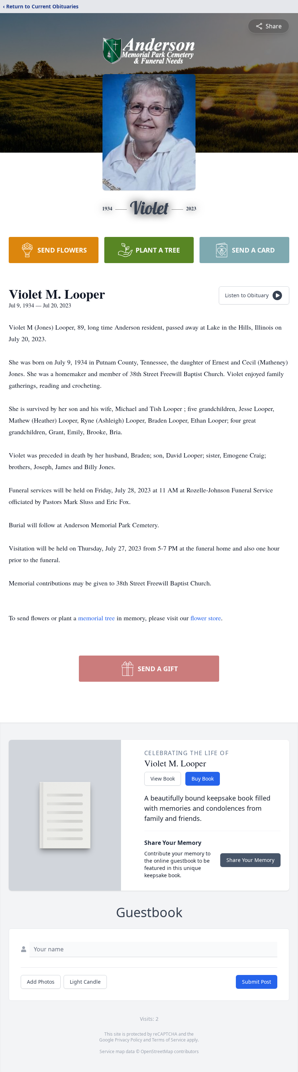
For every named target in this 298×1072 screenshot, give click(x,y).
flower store (205, 617)
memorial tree (96, 617)
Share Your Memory (250, 860)
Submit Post (256, 981)
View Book (162, 778)
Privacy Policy (128, 1040)
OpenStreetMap (157, 1051)
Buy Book (203, 778)
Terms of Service (169, 1040)
